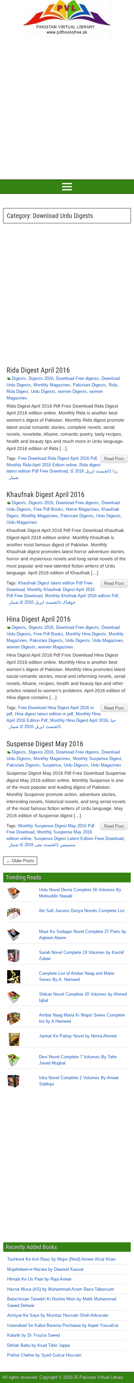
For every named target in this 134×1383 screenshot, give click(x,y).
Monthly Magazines (52, 384)
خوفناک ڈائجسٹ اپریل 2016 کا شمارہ (41, 602)
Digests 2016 (41, 378)
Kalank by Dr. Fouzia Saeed (33, 1335)
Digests (19, 378)
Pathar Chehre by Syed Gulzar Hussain (44, 1355)
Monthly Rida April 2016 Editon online (42, 464)
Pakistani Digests (89, 384)
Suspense (51, 765)
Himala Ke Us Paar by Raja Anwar (39, 1279)
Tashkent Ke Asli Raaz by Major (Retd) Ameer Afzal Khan (61, 1259)
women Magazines (55, 647)
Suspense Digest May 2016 (45, 744)
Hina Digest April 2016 (39, 619)
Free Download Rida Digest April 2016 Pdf (57, 458)
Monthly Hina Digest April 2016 (79, 720)
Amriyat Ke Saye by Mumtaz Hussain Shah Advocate (57, 1315)
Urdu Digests (43, 391)
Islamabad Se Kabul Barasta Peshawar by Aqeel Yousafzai (62, 1325)
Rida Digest (17, 391)
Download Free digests (77, 378)
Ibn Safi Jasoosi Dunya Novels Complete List (82, 910)
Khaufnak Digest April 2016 (46, 494)
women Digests (72, 391)
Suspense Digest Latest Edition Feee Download (79, 838)
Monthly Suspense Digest (97, 758)
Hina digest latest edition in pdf (44, 713)
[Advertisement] (67, 107)
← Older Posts (20, 860)
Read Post (114, 458)
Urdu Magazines (22, 522)
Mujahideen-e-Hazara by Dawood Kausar (45, 1269)
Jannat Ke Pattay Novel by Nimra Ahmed (77, 1035)
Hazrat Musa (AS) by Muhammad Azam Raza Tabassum (60, 1289)
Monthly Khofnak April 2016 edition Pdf (81, 595)
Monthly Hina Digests (86, 633)
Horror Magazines (82, 509)
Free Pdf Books (48, 509)
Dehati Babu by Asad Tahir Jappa (38, 1345)
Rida (113, 384)
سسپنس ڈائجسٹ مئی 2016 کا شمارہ (41, 844)
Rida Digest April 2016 (38, 370)
